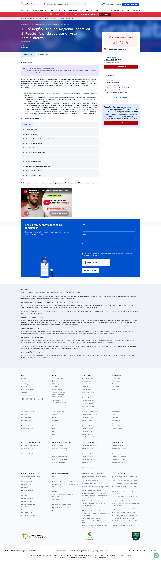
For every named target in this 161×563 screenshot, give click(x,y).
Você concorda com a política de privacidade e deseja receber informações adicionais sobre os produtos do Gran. (108, 254)
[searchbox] (64, 4)
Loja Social (24, 386)
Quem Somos (25, 378)
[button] (25, 10)
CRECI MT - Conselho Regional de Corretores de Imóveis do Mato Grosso (95, 504)
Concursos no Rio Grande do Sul (60, 448)
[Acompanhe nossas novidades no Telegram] (42, 399)
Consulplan (55, 420)
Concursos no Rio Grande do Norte (91, 465)
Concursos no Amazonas (119, 448)
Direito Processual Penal (28, 504)
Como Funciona (25, 381)
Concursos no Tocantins (118, 462)
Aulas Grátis (115, 386)
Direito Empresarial (26, 493)
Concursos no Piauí (87, 462)
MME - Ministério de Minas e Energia (92, 490)
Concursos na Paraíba (88, 456)
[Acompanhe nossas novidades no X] (38, 399)
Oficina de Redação (87, 403)
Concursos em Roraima (118, 459)
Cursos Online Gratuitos (88, 406)
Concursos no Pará (117, 454)
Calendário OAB (116, 420)
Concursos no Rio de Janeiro (60, 459)
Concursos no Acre (117, 445)
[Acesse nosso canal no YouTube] (23, 399)
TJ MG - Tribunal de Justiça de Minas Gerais (124, 486)
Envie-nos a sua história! (59, 401)
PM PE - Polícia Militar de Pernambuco (92, 501)
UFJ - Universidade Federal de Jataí (91, 518)
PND (53, 510)
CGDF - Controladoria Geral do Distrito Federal (125, 489)
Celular (84, 244)
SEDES (53, 476)
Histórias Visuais (25, 423)
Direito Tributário (26, 507)
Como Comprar (25, 384)
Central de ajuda (58, 378)
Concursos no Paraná (57, 445)
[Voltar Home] (22, 18)
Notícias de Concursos (27, 426)
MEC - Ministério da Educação (90, 483)
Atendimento (110, 4)
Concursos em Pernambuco (89, 459)
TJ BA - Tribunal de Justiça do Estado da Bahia (124, 512)
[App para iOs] (129, 551)
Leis (22, 510)
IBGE (53, 502)
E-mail (84, 234)
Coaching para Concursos (89, 381)
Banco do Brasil (56, 499)
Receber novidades (90, 270)
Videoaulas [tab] (27, 124)
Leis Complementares (27, 512)
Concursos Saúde (87, 431)
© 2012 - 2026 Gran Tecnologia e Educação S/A (20, 551)
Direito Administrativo (27, 482)
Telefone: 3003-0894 (59, 389)
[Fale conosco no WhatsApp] (31, 399)
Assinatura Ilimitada (87, 378)
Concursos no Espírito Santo (59, 454)
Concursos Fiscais (87, 420)
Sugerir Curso (116, 389)
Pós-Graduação (86, 389)
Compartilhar (122, 98)
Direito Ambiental (26, 484)
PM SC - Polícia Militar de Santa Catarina (123, 501)
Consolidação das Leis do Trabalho (30, 476)
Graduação (85, 386)
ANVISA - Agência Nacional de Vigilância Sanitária (95, 498)
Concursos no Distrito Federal (29, 445)
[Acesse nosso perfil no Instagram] (27, 399)
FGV (53, 426)
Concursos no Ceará (87, 451)
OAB (113, 414)
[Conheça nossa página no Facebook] (34, 399)
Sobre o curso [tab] (28, 54)
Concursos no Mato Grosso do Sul (30, 451)
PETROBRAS (55, 489)
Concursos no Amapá (118, 451)
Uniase (53, 434)
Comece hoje (121, 123)
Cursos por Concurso (29, 18)
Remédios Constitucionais (28, 515)
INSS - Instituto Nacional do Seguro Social (63, 504)
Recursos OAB (116, 426)
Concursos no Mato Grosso (28, 454)
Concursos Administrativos (89, 414)
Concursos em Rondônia (119, 456)
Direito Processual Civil (27, 501)
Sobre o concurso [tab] (43, 54)
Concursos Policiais (87, 428)
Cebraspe (54, 414)
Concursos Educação (87, 417)
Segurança (95, 551)
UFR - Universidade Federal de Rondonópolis (94, 511)
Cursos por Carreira (87, 395)
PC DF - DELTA (55, 479)
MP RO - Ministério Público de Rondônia (123, 518)
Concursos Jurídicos (87, 423)
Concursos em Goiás (27, 448)
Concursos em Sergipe (88, 468)
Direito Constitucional (27, 490)
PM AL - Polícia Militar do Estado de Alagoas (64, 482)
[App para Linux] (126, 551)
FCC (53, 423)
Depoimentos (116, 378)
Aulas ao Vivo (115, 384)
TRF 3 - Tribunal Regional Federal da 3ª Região (124, 515)
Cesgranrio (55, 417)
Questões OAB (116, 423)
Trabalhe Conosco (26, 392)
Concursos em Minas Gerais (59, 456)
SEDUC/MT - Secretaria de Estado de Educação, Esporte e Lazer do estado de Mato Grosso (95, 487)
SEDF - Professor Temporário (90, 480)
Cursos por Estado (87, 398)
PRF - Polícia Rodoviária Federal (60, 507)
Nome (84, 224)
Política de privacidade (60, 551)
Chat (55, 381)
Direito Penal (24, 496)
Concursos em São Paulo (58, 462)
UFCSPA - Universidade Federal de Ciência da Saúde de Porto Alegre (94, 526)
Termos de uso (73, 551)
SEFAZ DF (54, 492)
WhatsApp (56, 384)
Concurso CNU (107, 346)
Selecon (54, 431)
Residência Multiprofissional (90, 437)
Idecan (53, 428)
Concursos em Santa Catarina (60, 451)
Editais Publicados (26, 420)
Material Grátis (116, 381)
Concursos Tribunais (87, 434)
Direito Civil (24, 487)
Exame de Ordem (86, 384)
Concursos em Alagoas (88, 445)
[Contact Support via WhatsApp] (156, 555)
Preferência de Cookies (28, 395)
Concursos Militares (87, 426)
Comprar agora (104, 14)
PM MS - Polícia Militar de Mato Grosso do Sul (124, 480)
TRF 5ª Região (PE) (40, 18)
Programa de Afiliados (27, 389)
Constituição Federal (27, 479)
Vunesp (54, 437)
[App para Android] (133, 551)
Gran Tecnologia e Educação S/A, (58, 555)
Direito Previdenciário (27, 498)
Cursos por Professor (88, 400)
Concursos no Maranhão (88, 454)
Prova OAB (115, 417)
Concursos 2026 (25, 414)
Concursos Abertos (26, 417)
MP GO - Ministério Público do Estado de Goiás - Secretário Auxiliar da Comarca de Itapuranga (95, 494)
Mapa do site (104, 551)
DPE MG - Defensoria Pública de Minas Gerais (124, 483)
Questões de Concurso (27, 428)
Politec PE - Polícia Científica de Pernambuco (124, 525)
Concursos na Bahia (87, 448)
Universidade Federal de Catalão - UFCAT (93, 508)
